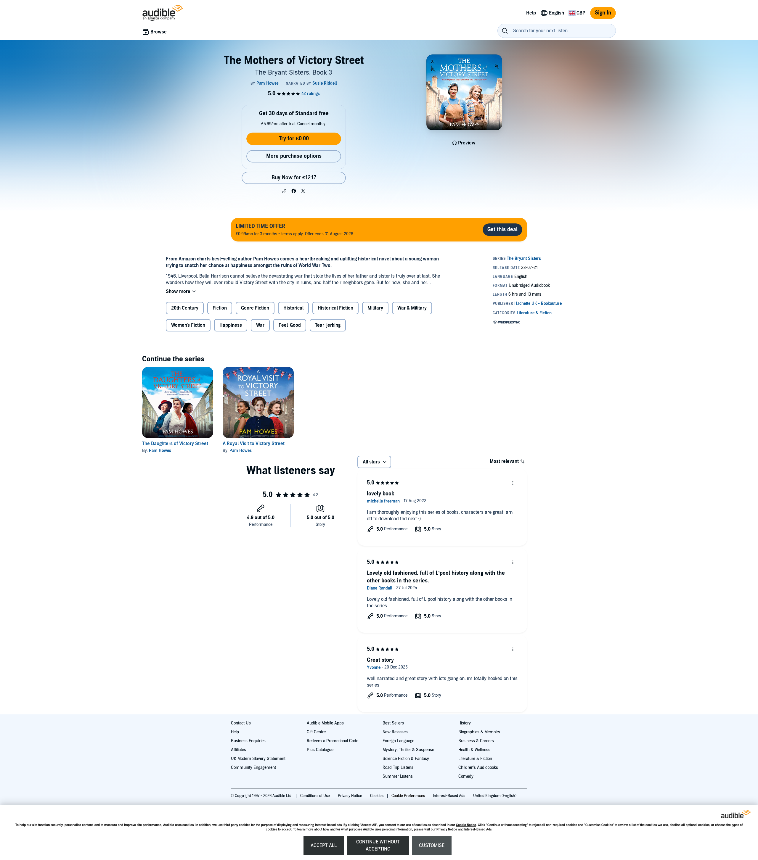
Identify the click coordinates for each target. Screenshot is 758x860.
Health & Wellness (474, 749)
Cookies (377, 795)
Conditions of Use (315, 795)
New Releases (395, 732)
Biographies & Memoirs (479, 732)
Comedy (465, 776)
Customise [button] (432, 845)
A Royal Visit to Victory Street (254, 444)
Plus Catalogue (320, 749)
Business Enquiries (248, 740)
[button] (284, 191)
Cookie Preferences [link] (408, 795)
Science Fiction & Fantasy (406, 758)
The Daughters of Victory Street (175, 444)
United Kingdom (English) (494, 795)
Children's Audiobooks (478, 767)
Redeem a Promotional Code (332, 740)
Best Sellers (393, 723)
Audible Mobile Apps (325, 723)
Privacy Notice (446, 829)
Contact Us (241, 723)
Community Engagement (253, 767)
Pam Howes (160, 450)
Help (235, 732)
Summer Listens (398, 776)
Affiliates (238, 749)
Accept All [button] (323, 845)
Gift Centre (316, 732)
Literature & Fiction (475, 758)
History (464, 723)
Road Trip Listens (398, 767)
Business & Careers (476, 740)
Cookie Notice (466, 825)
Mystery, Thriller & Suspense (408, 749)
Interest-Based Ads (478, 829)
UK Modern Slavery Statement (258, 758)
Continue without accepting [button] (378, 845)
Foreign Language (398, 740)
